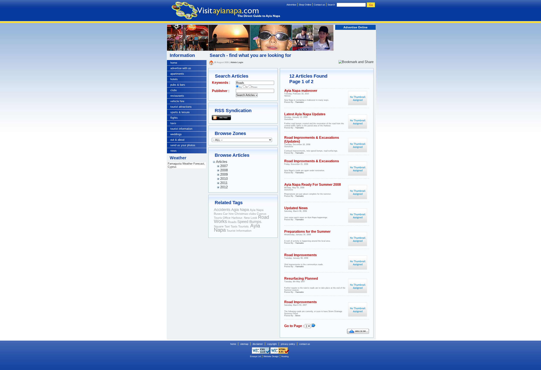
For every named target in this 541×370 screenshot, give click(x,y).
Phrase (254, 87)
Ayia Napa (257, 210)
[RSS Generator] (221, 117)
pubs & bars (177, 84)
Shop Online (305, 4)
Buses (218, 213)
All (247, 87)
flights (174, 117)
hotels (174, 79)
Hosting (285, 356)
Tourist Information (239, 230)
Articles (221, 162)
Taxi (227, 226)
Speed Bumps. (249, 222)
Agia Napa (240, 210)
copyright (272, 344)
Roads (232, 222)
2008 (224, 170)
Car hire (228, 213)
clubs (173, 90)
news (173, 150)
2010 (224, 178)
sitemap (244, 344)
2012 (224, 187)
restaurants (177, 95)
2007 (224, 166)
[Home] (211, 62)
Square (219, 226)
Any (240, 87)
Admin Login (237, 62)
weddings (176, 134)
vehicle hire (177, 101)
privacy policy (288, 344)
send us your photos (182, 145)
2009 (224, 174)
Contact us (319, 4)
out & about (177, 139)
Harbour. (237, 217)
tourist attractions (181, 106)
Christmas (241, 213)
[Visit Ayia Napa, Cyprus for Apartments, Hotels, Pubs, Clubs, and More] (223, 11)
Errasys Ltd (255, 356)
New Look (250, 217)
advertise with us (180, 68)
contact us (304, 344)
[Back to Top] (358, 333)
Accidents (222, 210)
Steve (297, 316)
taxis (173, 123)
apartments (177, 73)
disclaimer (258, 344)
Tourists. (243, 226)
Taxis (234, 226)
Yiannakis (299, 102)
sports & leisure (180, 112)
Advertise (291, 4)
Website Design (271, 356)
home (173, 62)
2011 (224, 183)
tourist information (181, 128)
